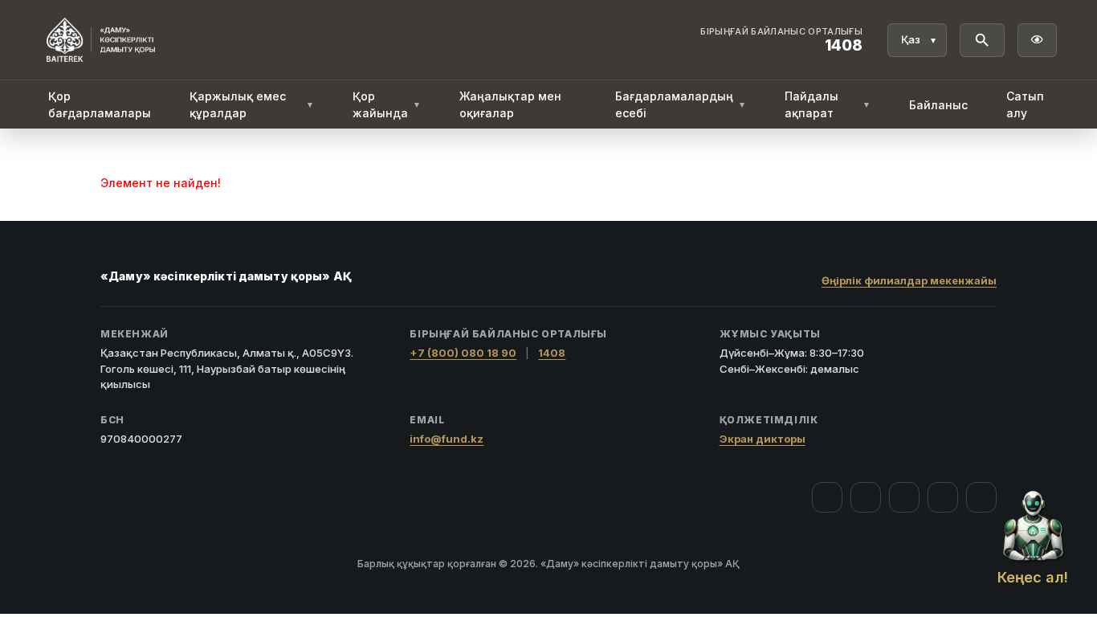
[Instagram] (865, 497)
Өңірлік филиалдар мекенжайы (909, 280)
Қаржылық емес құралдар (252, 104)
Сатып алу (1025, 104)
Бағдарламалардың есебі (680, 104)
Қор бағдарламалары (99, 104)
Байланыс (938, 105)
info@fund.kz (446, 438)
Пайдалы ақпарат (828, 104)
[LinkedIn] (981, 497)
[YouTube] (904, 497)
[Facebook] (827, 497)
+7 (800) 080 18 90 (463, 352)
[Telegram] (943, 497)
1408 (551, 352)
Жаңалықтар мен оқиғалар (510, 104)
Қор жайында (387, 104)
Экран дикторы (762, 438)
